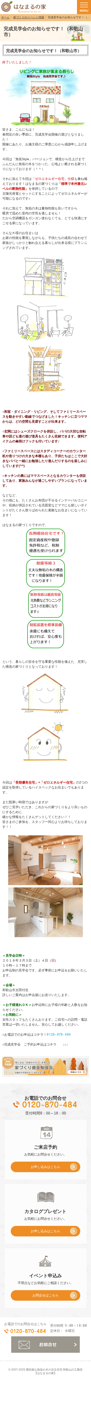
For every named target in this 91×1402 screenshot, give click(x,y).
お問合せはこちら (45, 1295)
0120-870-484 (59, 1034)
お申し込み (35, 1168)
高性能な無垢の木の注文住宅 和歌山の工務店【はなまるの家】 (54, 1371)
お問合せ (45, 1344)
